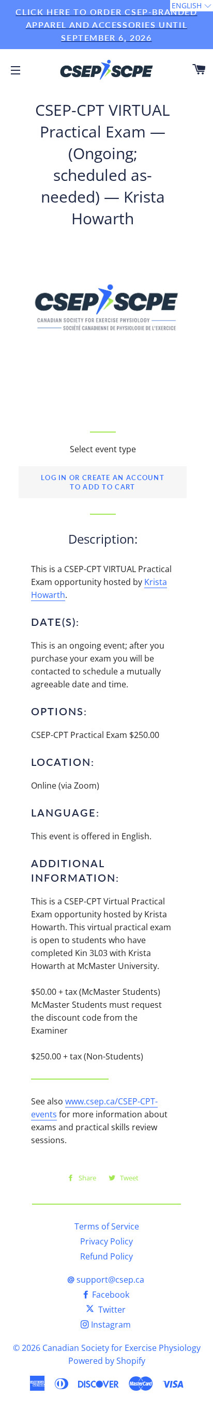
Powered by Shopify (106, 1360)
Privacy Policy (106, 1241)
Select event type (103, 449)
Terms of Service (106, 1226)
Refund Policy (106, 1256)
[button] (191, 5)
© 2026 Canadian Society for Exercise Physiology (107, 1348)
